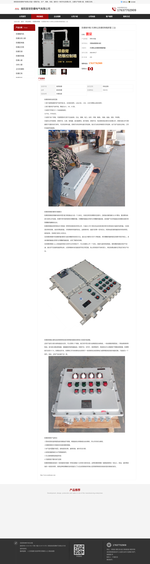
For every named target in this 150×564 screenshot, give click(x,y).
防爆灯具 (19, 73)
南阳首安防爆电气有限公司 (56, 546)
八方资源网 (31, 551)
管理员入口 (44, 551)
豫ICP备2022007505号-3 (40, 546)
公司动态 (92, 16)
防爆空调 (19, 51)
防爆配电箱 (20, 43)
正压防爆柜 (20, 69)
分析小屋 (19, 65)
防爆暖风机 (20, 34)
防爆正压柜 (20, 47)
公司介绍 (74, 16)
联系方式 (126, 16)
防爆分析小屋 (21, 38)
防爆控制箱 (36, 21)
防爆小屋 (19, 60)
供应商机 (40, 16)
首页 (22, 21)
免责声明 (38, 551)
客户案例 (109, 16)
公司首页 (22, 16)
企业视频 (57, 16)
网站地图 (51, 551)
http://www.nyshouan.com (47, 475)
